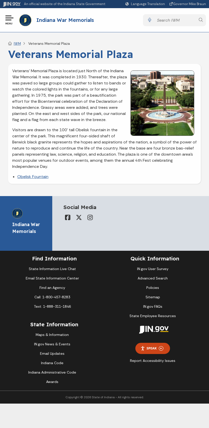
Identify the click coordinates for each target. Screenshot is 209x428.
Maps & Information (52, 334)
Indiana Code (52, 363)
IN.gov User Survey (152, 269)
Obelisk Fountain (32, 176)
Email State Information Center (52, 278)
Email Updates (52, 353)
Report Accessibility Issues (152, 360)
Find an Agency (52, 287)
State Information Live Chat (52, 269)
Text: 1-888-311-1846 (52, 306)
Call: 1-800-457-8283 (52, 297)
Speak (152, 348)
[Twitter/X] (79, 217)
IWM (17, 43)
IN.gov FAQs (152, 306)
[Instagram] (90, 217)
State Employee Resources (152, 316)
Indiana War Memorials (65, 20)
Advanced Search (153, 278)
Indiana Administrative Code (52, 372)
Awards (52, 381)
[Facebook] (67, 217)
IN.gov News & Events (52, 344)
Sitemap (153, 297)
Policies (152, 287)
